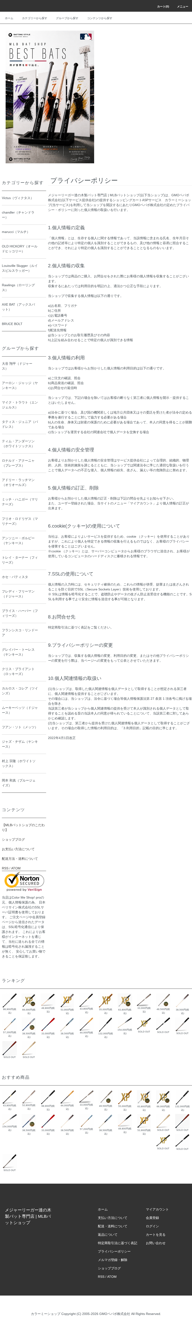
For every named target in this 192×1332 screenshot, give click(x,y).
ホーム (9, 18)
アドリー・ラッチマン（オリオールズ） (18, 482)
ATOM (16, 868)
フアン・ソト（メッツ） (20, 727)
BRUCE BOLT (12, 324)
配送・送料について (112, 1226)
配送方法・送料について (20, 859)
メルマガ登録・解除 (112, 1260)
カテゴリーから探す (34, 18)
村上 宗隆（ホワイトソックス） (19, 763)
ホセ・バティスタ (15, 577)
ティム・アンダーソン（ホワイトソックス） (18, 443)
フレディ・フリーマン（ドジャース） (18, 593)
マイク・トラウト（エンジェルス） (20, 404)
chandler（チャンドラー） (18, 215)
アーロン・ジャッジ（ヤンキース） (20, 385)
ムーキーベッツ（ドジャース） (20, 710)
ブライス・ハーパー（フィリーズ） (20, 613)
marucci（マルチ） (16, 232)
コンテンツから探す (99, 18)
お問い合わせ (156, 1243)
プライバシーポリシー (114, 1251)
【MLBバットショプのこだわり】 (23, 827)
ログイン (152, 1226)
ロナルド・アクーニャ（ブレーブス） (18, 463)
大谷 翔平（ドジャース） (17, 366)
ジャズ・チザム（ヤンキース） (20, 744)
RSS (5, 868)
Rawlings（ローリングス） (18, 287)
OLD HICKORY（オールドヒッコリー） (19, 248)
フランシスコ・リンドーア (20, 632)
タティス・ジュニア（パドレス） (20, 424)
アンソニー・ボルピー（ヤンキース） (18, 540)
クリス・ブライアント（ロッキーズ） (18, 671)
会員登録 (152, 1218)
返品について (108, 1234)
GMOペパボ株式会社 (114, 1314)
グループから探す (67, 18)
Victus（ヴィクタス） (18, 198)
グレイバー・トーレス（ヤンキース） (18, 652)
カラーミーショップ (45, 1314)
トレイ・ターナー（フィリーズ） (20, 560)
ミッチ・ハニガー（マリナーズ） (20, 501)
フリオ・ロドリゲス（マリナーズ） (20, 521)
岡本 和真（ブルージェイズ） (19, 782)
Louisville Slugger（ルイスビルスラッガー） (20, 268)
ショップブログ (13, 839)
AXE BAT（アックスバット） (18, 307)
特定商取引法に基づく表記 (117, 1243)
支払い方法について (112, 1218)
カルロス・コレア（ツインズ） (20, 690)
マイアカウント (157, 1209)
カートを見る (156, 1234)
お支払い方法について (18, 849)
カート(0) (163, 6)
